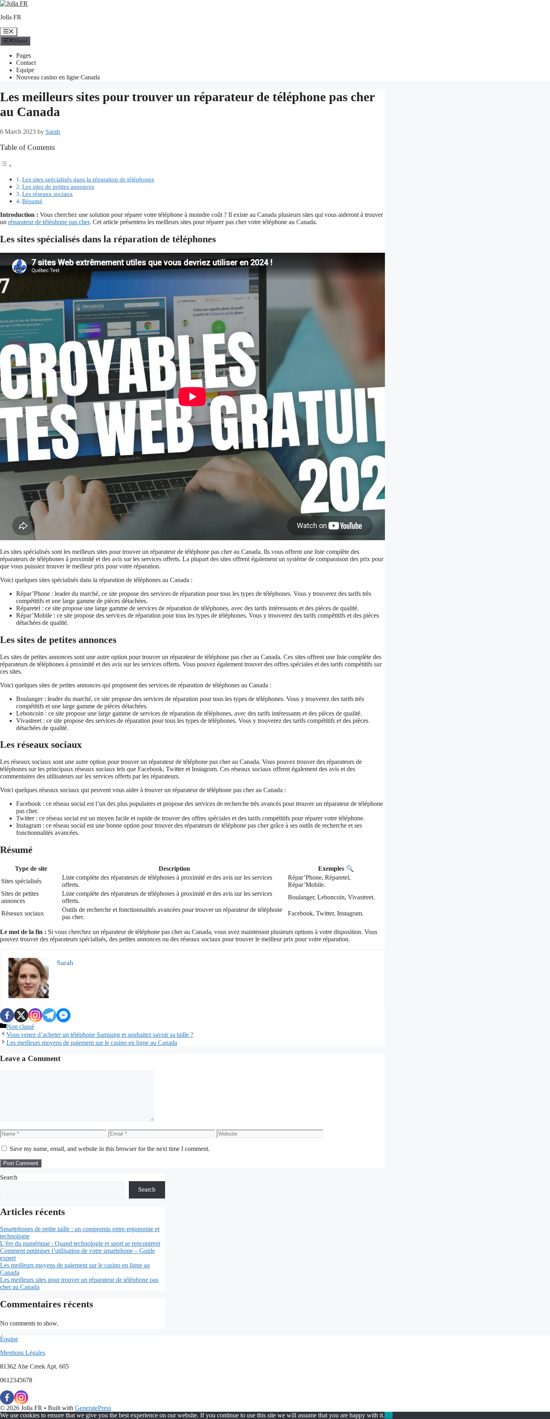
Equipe (25, 70)
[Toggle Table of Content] (6, 165)
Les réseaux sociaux (47, 193)
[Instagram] (35, 1015)
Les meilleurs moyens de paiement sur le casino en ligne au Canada (91, 1042)
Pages (23, 55)
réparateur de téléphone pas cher (48, 221)
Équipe (9, 1339)
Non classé (20, 1026)
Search (8, 1177)
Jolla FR (10, 17)
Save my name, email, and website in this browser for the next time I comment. (110, 1148)
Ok (389, 1415)
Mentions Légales (22, 1352)
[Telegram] (49, 1015)
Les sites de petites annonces (58, 186)
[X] (21, 1015)
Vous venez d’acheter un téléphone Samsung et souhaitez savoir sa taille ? (99, 1034)
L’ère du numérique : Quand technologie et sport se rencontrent (80, 1243)
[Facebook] (7, 1015)
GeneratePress (93, 1407)
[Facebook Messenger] (63, 1015)
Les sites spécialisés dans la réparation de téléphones (88, 179)
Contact (26, 62)
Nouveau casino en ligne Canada (58, 77)
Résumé (32, 201)
